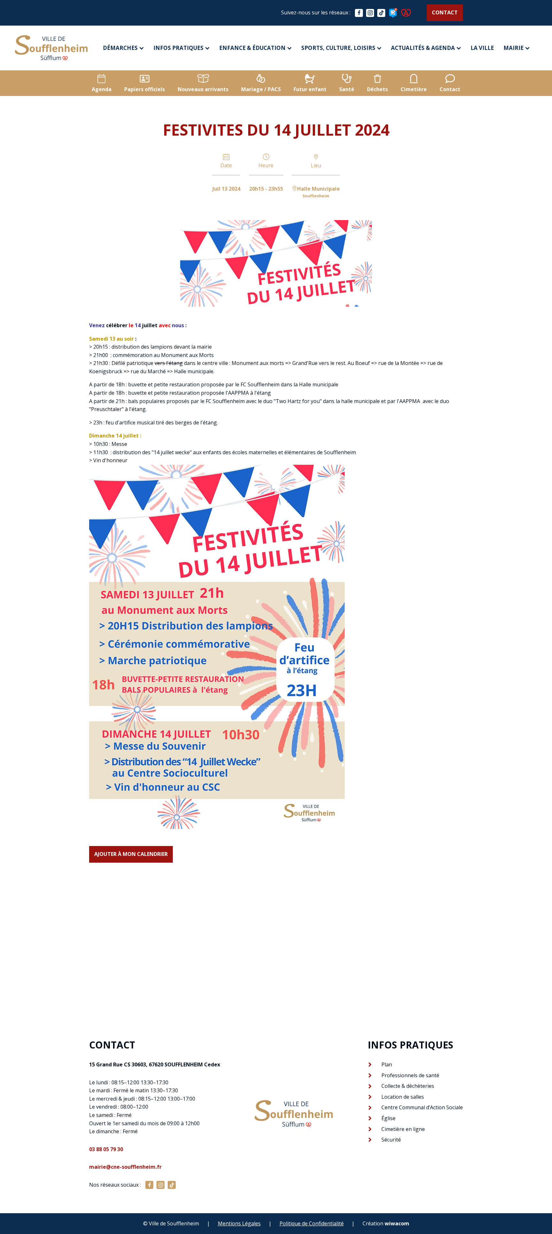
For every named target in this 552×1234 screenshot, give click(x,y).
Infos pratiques (178, 47)
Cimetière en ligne (403, 1129)
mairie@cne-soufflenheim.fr (125, 1166)
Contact (445, 12)
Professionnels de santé (410, 1075)
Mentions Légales (239, 1223)
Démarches (120, 47)
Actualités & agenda (423, 47)
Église (388, 1118)
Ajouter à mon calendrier (131, 854)
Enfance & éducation (252, 47)
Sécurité (391, 1139)
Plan (386, 1064)
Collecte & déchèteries (407, 1085)
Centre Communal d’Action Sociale (422, 1107)
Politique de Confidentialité (312, 1223)
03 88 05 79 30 (106, 1149)
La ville (482, 47)
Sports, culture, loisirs (338, 47)
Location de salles (402, 1096)
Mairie (513, 47)
